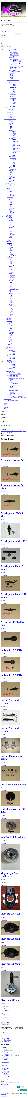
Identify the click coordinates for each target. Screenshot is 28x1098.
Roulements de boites (15, 67)
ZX (11, 223)
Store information (5, 1084)
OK (2, 411)
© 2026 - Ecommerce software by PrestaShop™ (6, 1095)
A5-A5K (12, 386)
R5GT (11, 305)
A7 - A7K (12, 389)
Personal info (7, 1068)
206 (14, 91)
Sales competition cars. (12, 376)
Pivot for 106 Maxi (10, 938)
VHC (11, 121)
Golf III (12, 180)
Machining (12, 393)
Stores (5, 1059)
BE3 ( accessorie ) (14, 59)
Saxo (14, 85)
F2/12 (11, 387)
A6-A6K (12, 382)
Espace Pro (6, 31)
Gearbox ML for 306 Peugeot (17, 66)
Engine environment (10, 119)
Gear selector (11, 82)
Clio (14, 95)
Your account (5, 1062)
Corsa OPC (13, 169)
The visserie (11, 357)
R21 (11, 307)
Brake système (8, 183)
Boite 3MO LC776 (13, 80)
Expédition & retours (9, 1054)
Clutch (10, 138)
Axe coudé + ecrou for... (13, 460)
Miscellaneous (8, 371)
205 (14, 88)
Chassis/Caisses (9, 361)
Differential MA (14, 53)
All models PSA (14, 56)
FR (4, 39)
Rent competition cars (12, 375)
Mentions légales (8, 1050)
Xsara (11, 127)
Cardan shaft (11, 98)
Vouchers (6, 1074)
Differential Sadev (14, 55)
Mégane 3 (12, 213)
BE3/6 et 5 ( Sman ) (16, 60)
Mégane (12, 212)
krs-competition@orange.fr (12, 1082)
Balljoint (10, 350)
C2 (10, 192)
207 (11, 298)
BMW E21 (12, 275)
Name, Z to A (16, 431)
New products (7, 1040)
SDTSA (12, 78)
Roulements (10, 355)
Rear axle (7, 241)
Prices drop (6, 1038)
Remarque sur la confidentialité (11, 1055)
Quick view (4, 466)
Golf (11, 316)
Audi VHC (12, 187)
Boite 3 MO (13, 68)
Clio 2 (11, 309)
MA (11, 64)
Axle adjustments (14, 394)
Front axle (7, 216)
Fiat (12, 147)
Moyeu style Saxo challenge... (10, 874)
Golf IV (12, 186)
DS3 (11, 284)
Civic (11, 198)
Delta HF (12, 332)
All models (12, 96)
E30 (14, 142)
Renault (13, 94)
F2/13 (11, 379)
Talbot (9, 312)
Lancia (10, 330)
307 (11, 233)
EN (4, 41)
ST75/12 (12, 73)
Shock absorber (9, 272)
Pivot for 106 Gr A (10, 913)
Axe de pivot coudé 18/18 (14, 541)
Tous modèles (16, 141)
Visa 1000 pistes (14, 289)
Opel (9, 167)
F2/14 (11, 381)
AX (14, 101)
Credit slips (6, 1071)
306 (11, 114)
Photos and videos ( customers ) (16, 378)
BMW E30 (12, 276)
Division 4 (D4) (17, 385)
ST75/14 (12, 74)
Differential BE (14, 52)
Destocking (11, 372)
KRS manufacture (12, 390)
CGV (5, 1051)
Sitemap (6, 1058)
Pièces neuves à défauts (15, 374)
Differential (11, 50)
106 (14, 92)
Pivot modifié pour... (11, 1000)
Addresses (6, 1072)
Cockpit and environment (14, 362)
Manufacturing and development (18, 397)
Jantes (8, 369)
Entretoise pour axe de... (13, 783)
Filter (2, 433)
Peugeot (13, 87)
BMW (13, 140)
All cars (9, 181)
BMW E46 (12, 279)
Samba (11, 314)
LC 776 (12, 81)
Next (5, 1014)
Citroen (13, 84)
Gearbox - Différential (10, 49)
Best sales (6, 1041)
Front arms (8, 319)
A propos (6, 1052)
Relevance (3, 431)
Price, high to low (7, 432)
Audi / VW (11, 184)
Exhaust (10, 130)
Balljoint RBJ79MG (11, 650)
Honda (10, 197)
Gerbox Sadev (11, 70)
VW (9, 179)
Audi (9, 120)
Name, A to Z (4, 429)
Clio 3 (11, 269)
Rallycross (14, 383)
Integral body (10, 368)
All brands (12, 106)
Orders (5, 1069)
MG (9, 290)
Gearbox (10, 57)
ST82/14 (12, 75)
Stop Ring (9, 360)
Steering (7, 107)
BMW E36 (12, 277)
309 (14, 89)
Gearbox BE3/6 (17, 62)
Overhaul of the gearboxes (16, 396)
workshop (12, 392)
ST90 (11, 77)
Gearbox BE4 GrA (17, 63)
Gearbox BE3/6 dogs (15, 71)
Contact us (6, 1057)
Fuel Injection (11, 156)
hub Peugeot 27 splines (13, 836)
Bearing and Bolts (9, 348)
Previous (6, 1010)
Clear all (3, 417)
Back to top (4, 1017)
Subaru (8, 240)
